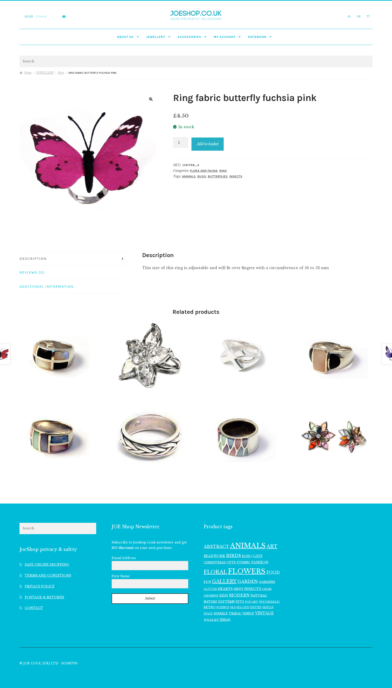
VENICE (248, 613)
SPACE (208, 613)
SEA (232, 607)
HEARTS (225, 589)
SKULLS (268, 607)
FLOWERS (246, 571)
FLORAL (215, 572)
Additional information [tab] (47, 286)
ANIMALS (189, 176)
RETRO (210, 607)
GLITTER (210, 589)
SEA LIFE (242, 607)
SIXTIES (256, 607)
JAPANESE (211, 595)
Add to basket (208, 144)
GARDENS (267, 582)
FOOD (273, 572)
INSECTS (235, 176)
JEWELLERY (155, 37)
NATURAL (258, 595)
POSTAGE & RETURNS (44, 597)
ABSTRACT (216, 546)
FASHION (259, 562)
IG (349, 16)
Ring (61, 72)
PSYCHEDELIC (269, 601)
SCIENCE (222, 607)
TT (368, 16)
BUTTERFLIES (218, 176)
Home (27, 72)
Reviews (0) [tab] (32, 272)
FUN (207, 582)
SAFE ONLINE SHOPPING (47, 565)
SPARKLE (220, 613)
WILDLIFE (211, 620)
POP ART (251, 601)
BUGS (201, 176)
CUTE (231, 562)
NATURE (210, 601)
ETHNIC (243, 562)
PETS (239, 601)
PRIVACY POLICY (40, 586)
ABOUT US (125, 37)
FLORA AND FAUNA (204, 171)
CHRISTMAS (214, 562)
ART (272, 546)
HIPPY (238, 589)
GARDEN (248, 581)
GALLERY (224, 581)
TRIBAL (235, 613)
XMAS (225, 620)
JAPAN (267, 589)
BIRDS (233, 555)
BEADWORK (214, 556)
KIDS (223, 595)
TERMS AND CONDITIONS (48, 575)
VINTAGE (264, 613)
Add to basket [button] (57, 355)
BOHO (247, 556)
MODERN (239, 595)
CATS (257, 556)
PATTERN (226, 602)
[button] (150, 99)
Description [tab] (33, 258)
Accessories (189, 37)
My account (224, 37)
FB (358, 16)
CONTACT (34, 608)
